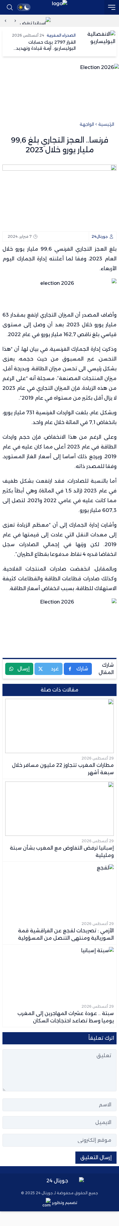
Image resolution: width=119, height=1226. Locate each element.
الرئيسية (106, 124)
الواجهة (87, 124)
